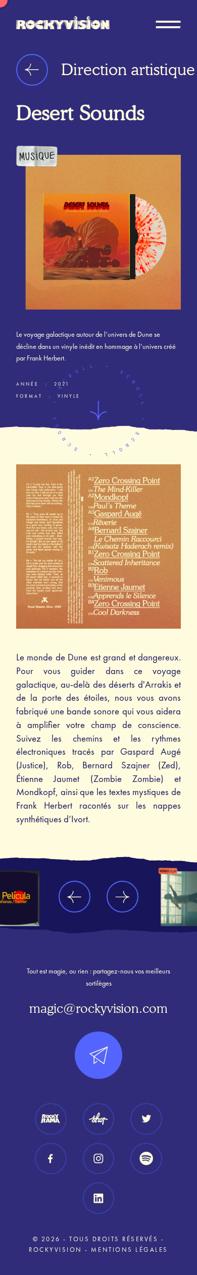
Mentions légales (129, 1250)
